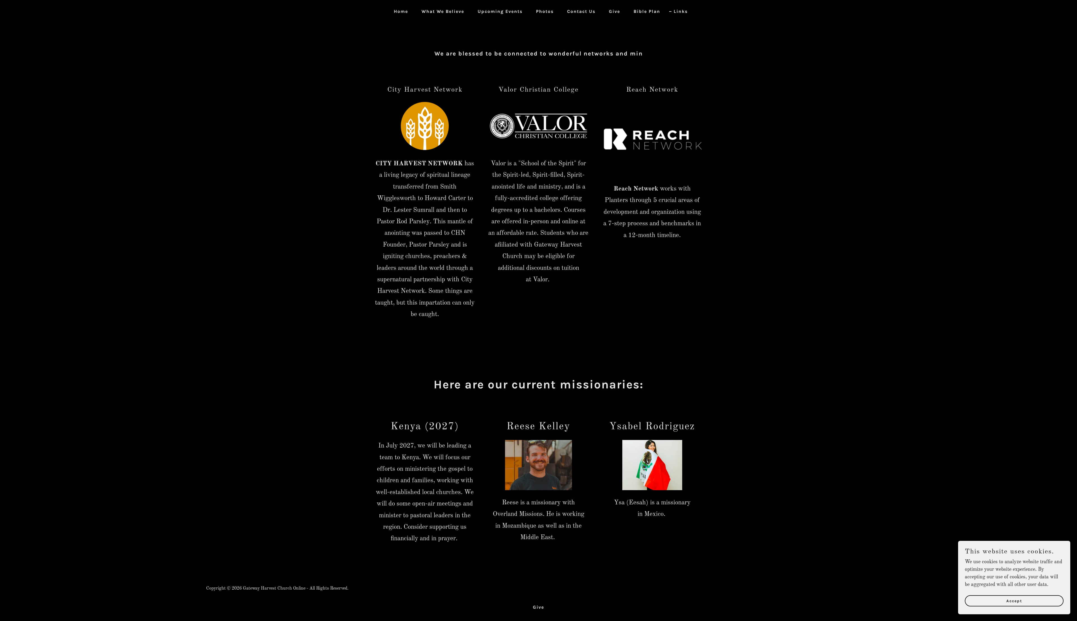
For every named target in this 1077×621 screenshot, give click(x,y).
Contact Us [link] (581, 11)
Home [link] (401, 11)
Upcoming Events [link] (500, 11)
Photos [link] (545, 11)
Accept (1014, 601)
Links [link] (681, 11)
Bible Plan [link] (647, 11)
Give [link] (614, 11)
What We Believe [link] (443, 11)
